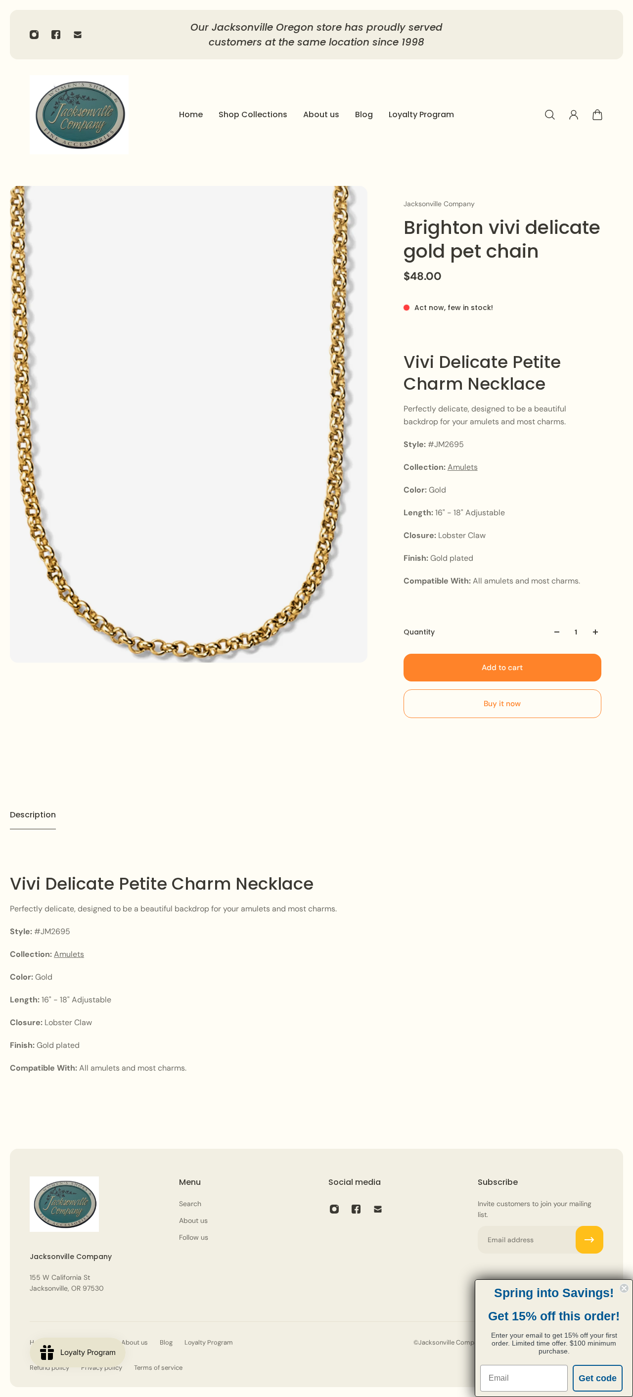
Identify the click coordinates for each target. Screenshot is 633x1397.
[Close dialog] (624, 1288)
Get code (598, 1378)
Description (33, 814)
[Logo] (79, 114)
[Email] (78, 34)
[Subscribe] (589, 1240)
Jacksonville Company (439, 203)
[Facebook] (56, 34)
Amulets (463, 467)
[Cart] (597, 115)
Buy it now (502, 704)
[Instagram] (34, 34)
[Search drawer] (550, 115)
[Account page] (574, 115)
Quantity (419, 632)
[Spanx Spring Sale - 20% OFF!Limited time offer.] (316, 34)
